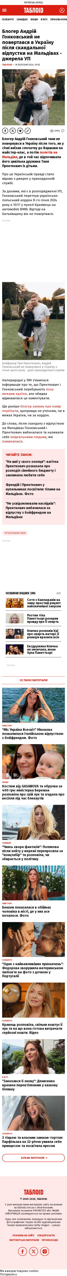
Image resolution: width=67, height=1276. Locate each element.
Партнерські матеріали (24, 1240)
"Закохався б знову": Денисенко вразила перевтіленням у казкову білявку (30, 1085)
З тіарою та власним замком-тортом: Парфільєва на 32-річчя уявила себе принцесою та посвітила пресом (32, 1142)
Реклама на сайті (23, 1235)
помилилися (12, 441)
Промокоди (50, 1240)
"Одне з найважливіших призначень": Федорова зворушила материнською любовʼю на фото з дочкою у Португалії (32, 970)
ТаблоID (7, 64)
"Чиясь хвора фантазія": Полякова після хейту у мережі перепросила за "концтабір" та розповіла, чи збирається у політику (32, 853)
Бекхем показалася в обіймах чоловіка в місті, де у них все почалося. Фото (26, 911)
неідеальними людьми (28, 437)
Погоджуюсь (8, 1274)
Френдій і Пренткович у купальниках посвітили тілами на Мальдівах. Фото (33, 489)
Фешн (34, 19)
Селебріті (8, 19)
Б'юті (44, 19)
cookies (34, 1271)
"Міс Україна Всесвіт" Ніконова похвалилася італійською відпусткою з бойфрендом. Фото (32, 734)
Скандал (22, 19)
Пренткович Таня (15, 533)
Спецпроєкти (46, 1235)
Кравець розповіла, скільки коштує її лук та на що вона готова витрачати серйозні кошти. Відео (32, 1029)
